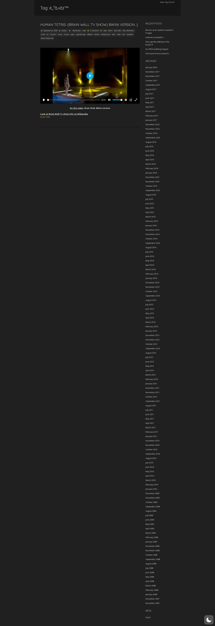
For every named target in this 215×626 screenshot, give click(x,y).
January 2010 (151, 489)
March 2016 (151, 164)
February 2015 (152, 221)
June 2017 (150, 98)
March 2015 (151, 216)
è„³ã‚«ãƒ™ (53, 34)
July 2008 (149, 568)
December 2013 (152, 282)
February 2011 (152, 432)
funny (60, 34)
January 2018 (151, 67)
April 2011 (150, 423)
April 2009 (150, 528)
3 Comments (94, 31)
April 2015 (150, 212)
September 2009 (153, 506)
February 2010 (152, 484)
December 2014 (152, 230)
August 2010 (151, 458)
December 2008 (152, 546)
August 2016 (151, 142)
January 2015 (151, 225)
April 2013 (150, 317)
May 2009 (150, 524)
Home (162, 2)
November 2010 (152, 445)
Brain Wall (117, 31)
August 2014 (151, 247)
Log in (148, 617)
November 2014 (152, 234)
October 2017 (151, 80)
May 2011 (150, 418)
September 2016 (153, 137)
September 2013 (153, 295)
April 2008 (150, 581)
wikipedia (130, 34)
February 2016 (152, 168)
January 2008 (151, 594)
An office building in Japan (157, 49)
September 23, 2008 (50, 31)
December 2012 (152, 335)
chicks (43, 34)
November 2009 (152, 497)
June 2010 (150, 467)
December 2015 (152, 177)
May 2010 (150, 471)
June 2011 (150, 414)
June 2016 (150, 150)
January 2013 (151, 331)
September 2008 (153, 559)
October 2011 (151, 396)
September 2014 (153, 243)
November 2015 (152, 181)
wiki (123, 34)
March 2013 (151, 322)
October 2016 (151, 133)
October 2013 (151, 291)
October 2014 (151, 238)
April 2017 (150, 107)
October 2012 (151, 344)
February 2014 (152, 273)
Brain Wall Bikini (128, 31)
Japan (73, 34)
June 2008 (150, 572)
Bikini (110, 31)
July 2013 (149, 304)
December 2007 (152, 598)
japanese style (81, 34)
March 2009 (151, 533)
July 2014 (149, 251)
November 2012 (152, 339)
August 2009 (151, 511)
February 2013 (152, 326)
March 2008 (151, 585)
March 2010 (151, 480)
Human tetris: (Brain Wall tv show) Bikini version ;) (89, 24)
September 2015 (153, 190)
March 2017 (151, 111)
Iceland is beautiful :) (155, 37)
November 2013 (152, 287)
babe (105, 31)
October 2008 (151, 555)
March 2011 (151, 427)
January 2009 (151, 541)
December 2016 (152, 124)
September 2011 (153, 401)
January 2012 (151, 383)
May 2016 (150, 155)
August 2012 (151, 353)
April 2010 (150, 475)
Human (66, 34)
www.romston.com (47, 38)
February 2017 (152, 115)
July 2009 (149, 515)
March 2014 (151, 269)
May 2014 (150, 260)
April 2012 (150, 370)
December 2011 (152, 388)
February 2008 (152, 590)
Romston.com (105, 34)
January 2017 (151, 120)
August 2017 (151, 89)
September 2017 (153, 85)
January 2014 (151, 278)
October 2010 (151, 449)
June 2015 (150, 203)
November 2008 (152, 550)
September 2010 (153, 454)
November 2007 (152, 603)
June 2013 (150, 309)
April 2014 (150, 265)
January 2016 (151, 172)
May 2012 (150, 366)
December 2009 (152, 493)
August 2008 (151, 563)
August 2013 (151, 300)
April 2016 (150, 159)
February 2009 (152, 537)
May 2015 (150, 208)
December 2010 (152, 440)
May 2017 (150, 102)
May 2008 (150, 576)
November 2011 (152, 392)
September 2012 (153, 348)
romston (64, 31)
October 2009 (151, 502)
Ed (47, 34)
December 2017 (152, 71)
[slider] (73, 100)
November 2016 (152, 129)
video (84, 31)
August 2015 (151, 194)
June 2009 (150, 519)
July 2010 (149, 462)
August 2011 (151, 405)
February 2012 (152, 379)
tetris (113, 34)
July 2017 (149, 93)
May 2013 (150, 313)
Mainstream (77, 31)
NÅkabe (89, 34)
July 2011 (149, 410)
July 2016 (149, 146)
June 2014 (150, 256)
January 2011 (151, 436)
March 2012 (151, 374)
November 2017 (152, 76)
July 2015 (149, 199)
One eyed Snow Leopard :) (157, 53)
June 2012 (150, 361)
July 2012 (149, 357)
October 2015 (151, 186)
